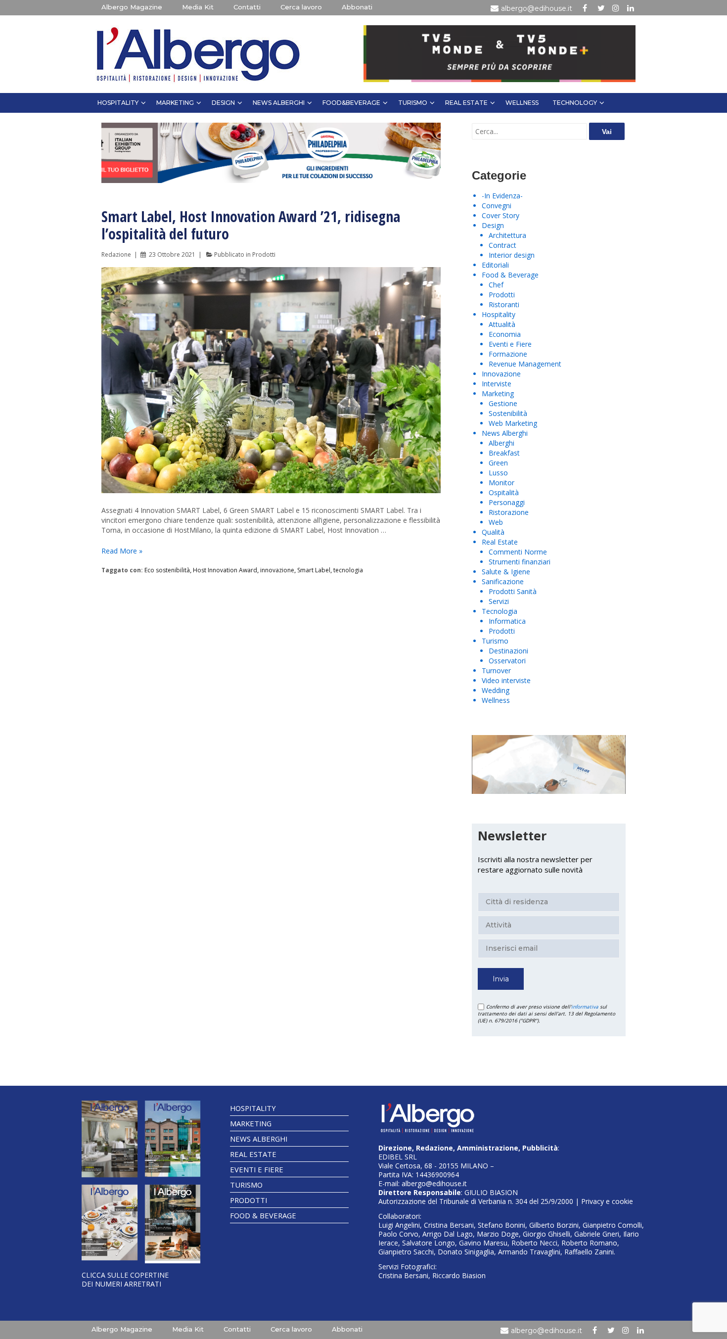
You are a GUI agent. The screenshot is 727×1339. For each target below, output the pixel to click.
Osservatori (507, 660)
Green (498, 462)
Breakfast (504, 453)
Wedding (495, 690)
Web (496, 522)
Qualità (493, 532)
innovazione (277, 570)
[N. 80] (173, 1224)
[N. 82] (173, 1139)
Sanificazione (503, 581)
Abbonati (357, 7)
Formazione (508, 354)
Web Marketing (513, 423)
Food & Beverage (510, 274)
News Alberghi (279, 102)
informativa (584, 1006)
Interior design (512, 255)
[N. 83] (109, 1139)
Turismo (412, 102)
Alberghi (501, 443)
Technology (574, 102)
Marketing (175, 102)
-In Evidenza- (502, 195)
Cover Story (500, 215)
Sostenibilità (508, 413)
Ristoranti (504, 304)
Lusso (498, 472)
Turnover (496, 670)
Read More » (121, 550)
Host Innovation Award (225, 570)
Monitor (501, 482)
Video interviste (506, 680)
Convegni (496, 205)
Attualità (502, 324)
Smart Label (313, 570)
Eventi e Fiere (510, 344)
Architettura (507, 235)
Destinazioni (508, 650)
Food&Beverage (351, 102)
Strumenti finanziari (519, 561)
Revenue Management (525, 364)
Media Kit (198, 7)
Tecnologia (499, 611)
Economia (505, 334)
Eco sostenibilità (167, 570)
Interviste (496, 383)
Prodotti (263, 254)
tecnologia (348, 570)
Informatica (507, 621)
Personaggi (507, 502)
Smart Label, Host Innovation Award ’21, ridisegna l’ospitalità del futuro (250, 225)
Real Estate (466, 102)
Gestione (503, 403)
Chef (496, 284)
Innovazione (501, 373)
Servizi (499, 601)
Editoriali (495, 265)
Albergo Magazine (131, 7)
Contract (502, 245)
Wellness (522, 102)
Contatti (247, 7)
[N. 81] (109, 1223)
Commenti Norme (518, 551)
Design (223, 102)
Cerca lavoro (301, 7)
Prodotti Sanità (513, 591)
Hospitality (117, 102)
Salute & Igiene (506, 571)
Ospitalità (504, 492)
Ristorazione (509, 512)
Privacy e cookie (607, 1201)
